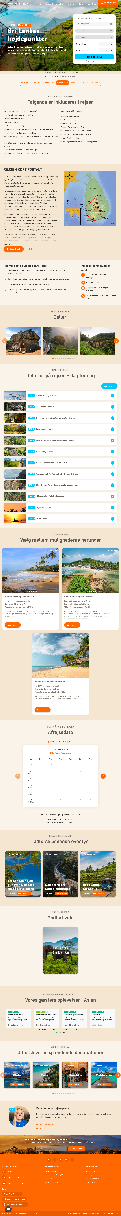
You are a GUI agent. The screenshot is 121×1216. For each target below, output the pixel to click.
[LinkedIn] (60, 1160)
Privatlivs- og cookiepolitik (91, 1213)
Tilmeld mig (76, 1149)
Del (32, 249)
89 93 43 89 (109, 2)
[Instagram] (55, 1160)
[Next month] (103, 776)
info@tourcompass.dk (45, 1124)
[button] (31, 772)
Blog (94, 4)
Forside (22, 4)
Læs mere (8, 244)
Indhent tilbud (94, 57)
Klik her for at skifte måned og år (60, 753)
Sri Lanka (55, 76)
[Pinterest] (72, 1160)
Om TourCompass (51, 1166)
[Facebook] (49, 1160)
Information (91, 1166)
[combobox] (94, 24)
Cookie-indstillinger (73, 1213)
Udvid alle (108, 386)
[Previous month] (17, 776)
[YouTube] (66, 1160)
